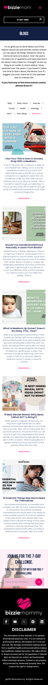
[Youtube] (15, 621)
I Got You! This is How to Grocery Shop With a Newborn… (24, 160)
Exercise (36, 103)
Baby (10, 103)
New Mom (36, 113)
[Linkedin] (42, 621)
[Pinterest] (33, 621)
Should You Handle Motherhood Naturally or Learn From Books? (24, 246)
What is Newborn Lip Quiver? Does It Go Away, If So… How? (24, 329)
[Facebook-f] (6, 621)
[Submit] (38, 582)
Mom (9, 113)
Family (12, 108)
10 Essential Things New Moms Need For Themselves (24, 499)
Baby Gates (22, 103)
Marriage (35, 108)
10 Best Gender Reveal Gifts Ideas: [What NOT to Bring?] (24, 416)
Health (23, 108)
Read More (24, 198)
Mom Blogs (22, 113)
